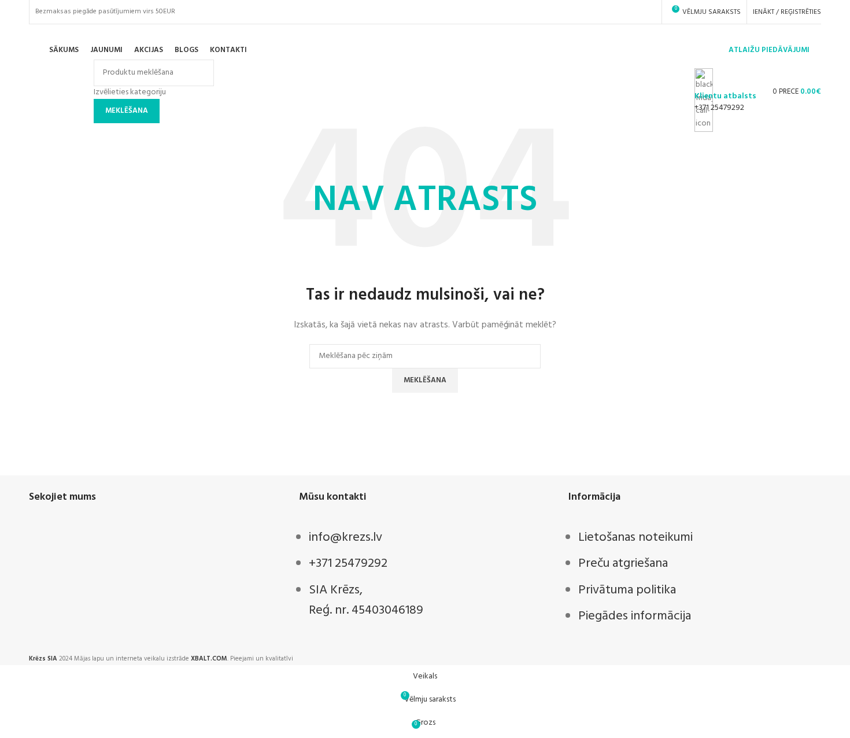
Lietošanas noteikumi (635, 537)
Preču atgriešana (623, 564)
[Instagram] (74, 541)
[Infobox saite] (425, 53)
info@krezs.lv (345, 537)
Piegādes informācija (634, 616)
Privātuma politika (627, 590)
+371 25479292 (719, 108)
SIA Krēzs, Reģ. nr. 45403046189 (366, 600)
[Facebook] (43, 541)
